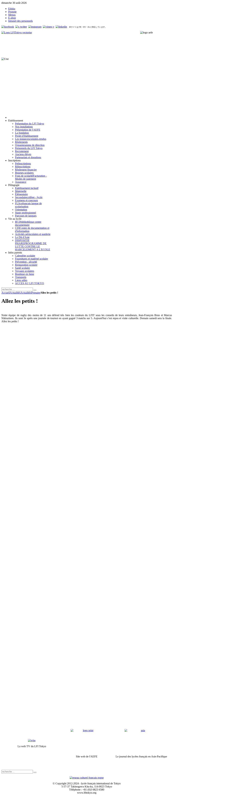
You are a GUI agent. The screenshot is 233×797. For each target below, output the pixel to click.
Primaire (35, 292)
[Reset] (35, 290)
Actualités (15, 292)
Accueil (5, 292)
